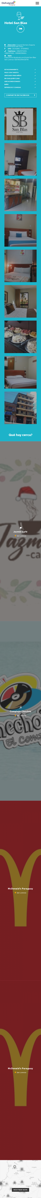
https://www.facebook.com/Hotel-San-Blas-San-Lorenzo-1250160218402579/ (20, 59)
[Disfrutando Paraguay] (8, 3)
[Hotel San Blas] (20, 124)
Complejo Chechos (20, 711)
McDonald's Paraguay (20, 888)
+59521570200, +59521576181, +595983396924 (15, 52)
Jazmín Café (20, 531)
